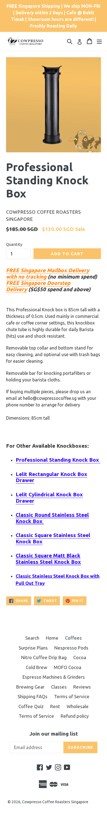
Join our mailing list (53, 734)
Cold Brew (36, 667)
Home (52, 637)
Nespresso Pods (71, 647)
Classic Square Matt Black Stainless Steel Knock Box (48, 558)
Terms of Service (71, 696)
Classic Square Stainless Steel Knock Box (53, 538)
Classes (59, 686)
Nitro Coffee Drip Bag (44, 657)
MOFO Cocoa (67, 667)
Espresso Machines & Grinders (53, 676)
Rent (55, 706)
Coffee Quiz (31, 706)
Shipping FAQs (32, 696)
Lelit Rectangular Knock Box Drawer (51, 477)
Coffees (73, 637)
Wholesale (78, 706)
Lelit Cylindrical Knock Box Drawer (49, 497)
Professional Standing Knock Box (58, 460)
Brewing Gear (30, 686)
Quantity (14, 244)
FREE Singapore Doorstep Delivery (38, 286)
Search (32, 637)
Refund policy (75, 716)
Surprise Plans (33, 647)
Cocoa (79, 657)
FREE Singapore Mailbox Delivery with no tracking (47, 273)
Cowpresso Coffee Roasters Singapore (55, 802)
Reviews (82, 686)
